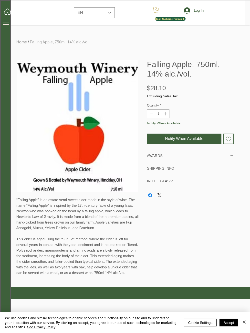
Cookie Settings (200, 322)
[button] (6, 22)
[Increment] (166, 114)
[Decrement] (151, 114)
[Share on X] (159, 195)
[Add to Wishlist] (228, 139)
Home (21, 42)
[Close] (244, 322)
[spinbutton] (158, 114)
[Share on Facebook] (150, 195)
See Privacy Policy (41, 326)
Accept (229, 322)
